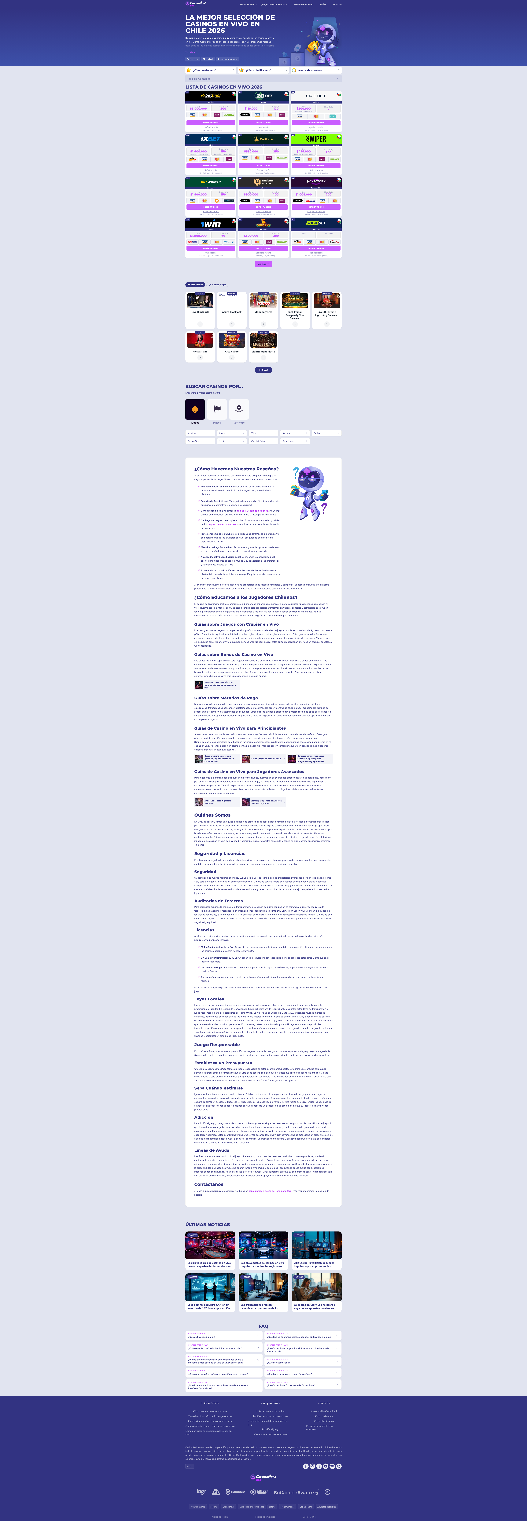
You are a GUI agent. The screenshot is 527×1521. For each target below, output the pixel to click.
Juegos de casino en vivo (274, 4)
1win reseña (210, 252)
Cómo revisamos (324, 1416)
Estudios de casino (303, 4)
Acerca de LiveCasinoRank (324, 1411)
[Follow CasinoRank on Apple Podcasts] (339, 1466)
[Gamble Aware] (296, 1492)
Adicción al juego (270, 1429)
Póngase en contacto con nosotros (319, 1427)
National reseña (263, 211)
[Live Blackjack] (200, 310)
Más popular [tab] (197, 284)
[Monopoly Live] (263, 310)
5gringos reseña (263, 252)
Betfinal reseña (211, 127)
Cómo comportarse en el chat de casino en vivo (210, 1426)
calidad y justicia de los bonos (252, 510)
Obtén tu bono (211, 123)
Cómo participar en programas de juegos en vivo (208, 1432)
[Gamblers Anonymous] (216, 1492)
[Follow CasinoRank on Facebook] (306, 1466)
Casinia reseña (263, 170)
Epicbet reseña (316, 127)
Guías (323, 4)
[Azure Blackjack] (231, 310)
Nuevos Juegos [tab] (219, 284)
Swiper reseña (316, 170)
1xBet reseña (211, 170)
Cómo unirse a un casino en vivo (210, 1411)
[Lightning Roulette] (263, 347)
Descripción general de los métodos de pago (268, 1423)
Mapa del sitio (309, 1517)
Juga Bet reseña (316, 252)
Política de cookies (220, 1517)
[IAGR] (201, 1492)
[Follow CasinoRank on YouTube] (325, 1466)
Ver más (262, 264)
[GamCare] (235, 1492)
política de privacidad (265, 1517)
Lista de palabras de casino (270, 1411)
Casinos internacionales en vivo (270, 1434)
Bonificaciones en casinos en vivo (270, 1416)
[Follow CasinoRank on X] (319, 1466)
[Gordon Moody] (259, 1492)
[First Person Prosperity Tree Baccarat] (295, 310)
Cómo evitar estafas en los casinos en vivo (210, 1421)
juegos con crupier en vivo (222, 524)
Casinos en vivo (246, 4)
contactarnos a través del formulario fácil (270, 1191)
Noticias (337, 4)
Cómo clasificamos (324, 1421)
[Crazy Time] (231, 347)
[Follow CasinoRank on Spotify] (332, 1466)
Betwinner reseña (211, 211)
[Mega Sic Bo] (200, 347)
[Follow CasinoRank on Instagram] (312, 1466)
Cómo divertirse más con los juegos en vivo (210, 1416)
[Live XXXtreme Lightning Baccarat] (327, 310)
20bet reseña (263, 127)
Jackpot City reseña (316, 211)
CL (188, 1466)
